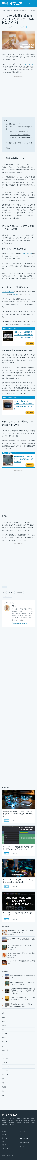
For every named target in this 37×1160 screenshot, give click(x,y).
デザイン (4, 1062)
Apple (3, 1017)
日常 (3, 1083)
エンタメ (4, 1042)
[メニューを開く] (33, 3)
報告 (3, 1079)
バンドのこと (5, 1066)
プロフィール (6, 1134)
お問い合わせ (6, 1148)
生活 (3, 1091)
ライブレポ (5, 1074)
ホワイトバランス (26, 253)
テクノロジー (5, 1058)
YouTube (4, 1033)
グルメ (4, 1054)
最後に (8, 148)
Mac (3, 1029)
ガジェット (5, 1050)
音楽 (3, 1095)
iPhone (4, 1025)
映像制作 (9, 10)
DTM (3, 1021)
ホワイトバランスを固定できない (19, 132)
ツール (4, 1141)
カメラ (4, 1046)
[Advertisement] (18, 96)
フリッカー (16, 294)
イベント (4, 1037)
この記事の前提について (13, 124)
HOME (3, 10)
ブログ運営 (5, 1070)
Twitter (4, 587)
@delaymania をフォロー (19, 623)
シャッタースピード (8, 291)
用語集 (4, 1145)
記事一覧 (4, 1138)
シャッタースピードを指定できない (20, 134)
